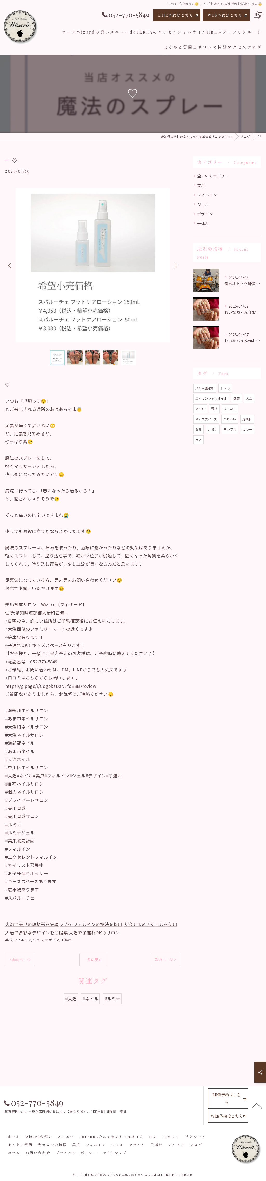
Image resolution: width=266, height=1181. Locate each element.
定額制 (247, 419)
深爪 (214, 408)
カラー (247, 429)
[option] (92, 265)
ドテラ (225, 388)
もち (198, 429)
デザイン (52, 939)
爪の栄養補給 (204, 388)
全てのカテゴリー (213, 176)
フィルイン (22, 939)
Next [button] (175, 265)
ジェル (38, 939)
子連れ (66, 939)
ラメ (198, 439)
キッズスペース (206, 419)
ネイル (200, 408)
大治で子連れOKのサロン (94, 932)
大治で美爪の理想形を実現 (32, 924)
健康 (236, 398)
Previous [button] (10, 265)
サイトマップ (114, 1152)
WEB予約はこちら (225, 15)
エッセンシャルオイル (211, 398)
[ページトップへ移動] (257, 1105)
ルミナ (213, 429)
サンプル (230, 429)
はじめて (230, 408)
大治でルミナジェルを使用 (150, 924)
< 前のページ (20, 959)
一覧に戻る (93, 959)
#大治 (71, 998)
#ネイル (90, 998)
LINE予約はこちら (175, 15)
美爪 (8, 939)
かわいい (229, 419)
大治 (249, 398)
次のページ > (165, 959)
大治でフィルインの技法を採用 (91, 924)
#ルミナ (112, 998)
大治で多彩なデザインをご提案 (36, 932)
